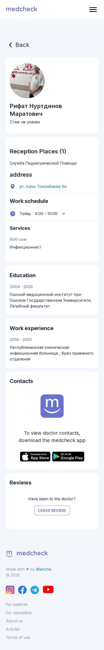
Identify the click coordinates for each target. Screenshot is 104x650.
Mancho (43, 569)
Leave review (52, 510)
